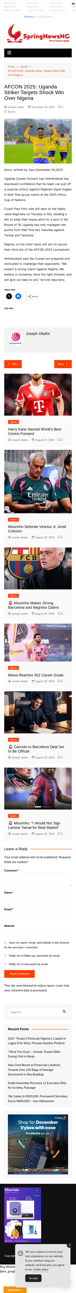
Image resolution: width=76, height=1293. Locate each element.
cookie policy (41, 1269)
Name (8, 892)
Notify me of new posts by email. (28, 964)
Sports (11, 111)
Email (8, 909)
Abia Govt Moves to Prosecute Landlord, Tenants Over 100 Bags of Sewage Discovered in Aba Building (34, 1069)
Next (61, 364)
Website (9, 925)
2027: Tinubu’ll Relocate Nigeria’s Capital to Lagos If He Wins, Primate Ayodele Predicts (37, 1041)
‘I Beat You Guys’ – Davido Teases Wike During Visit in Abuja (34, 1054)
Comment (11, 870)
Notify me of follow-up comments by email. (34, 955)
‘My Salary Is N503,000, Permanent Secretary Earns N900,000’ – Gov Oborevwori (38, 1099)
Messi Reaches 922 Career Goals (35, 675)
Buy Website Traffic (12, 1266)
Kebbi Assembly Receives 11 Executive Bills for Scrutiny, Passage (37, 1085)
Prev (15, 364)
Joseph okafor (16, 107)
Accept (33, 1278)
